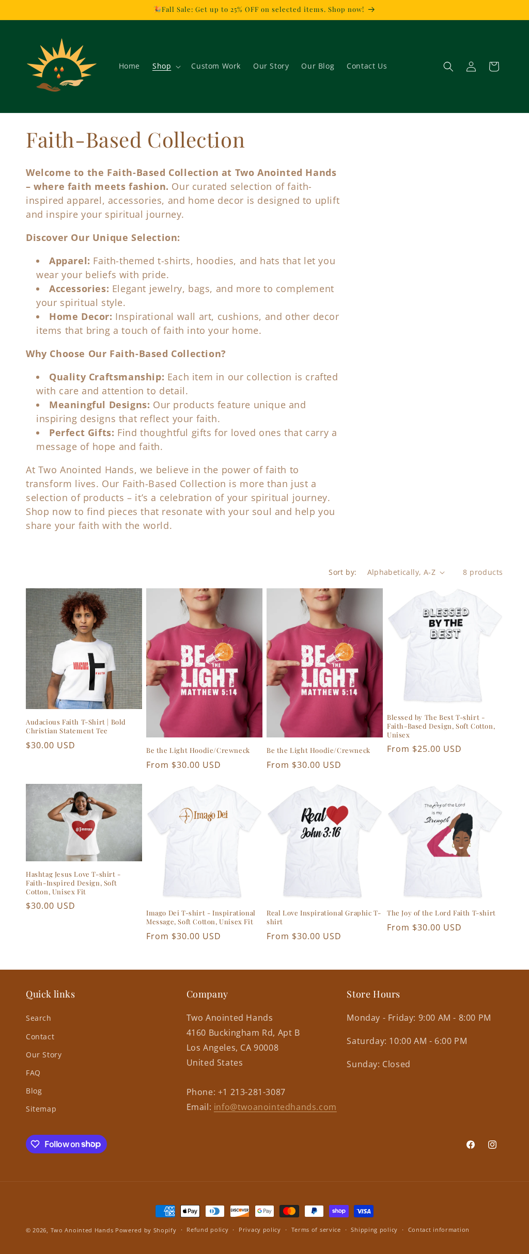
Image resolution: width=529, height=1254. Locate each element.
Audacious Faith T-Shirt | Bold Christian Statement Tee (76, 726)
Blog (34, 1091)
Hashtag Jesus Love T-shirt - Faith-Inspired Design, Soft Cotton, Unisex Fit (73, 883)
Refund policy (207, 1229)
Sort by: (342, 572)
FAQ (33, 1073)
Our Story (43, 1054)
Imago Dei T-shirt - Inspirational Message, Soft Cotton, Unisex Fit (201, 917)
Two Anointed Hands (82, 1230)
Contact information (439, 1229)
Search (39, 1018)
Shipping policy (374, 1229)
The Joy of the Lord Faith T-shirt (441, 913)
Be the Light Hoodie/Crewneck (198, 750)
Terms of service (316, 1229)
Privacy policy (260, 1229)
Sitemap (41, 1109)
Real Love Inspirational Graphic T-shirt (324, 917)
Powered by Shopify (146, 1230)
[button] (165, 66)
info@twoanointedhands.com (275, 1107)
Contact (40, 1036)
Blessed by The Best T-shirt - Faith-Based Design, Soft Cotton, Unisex (441, 726)
